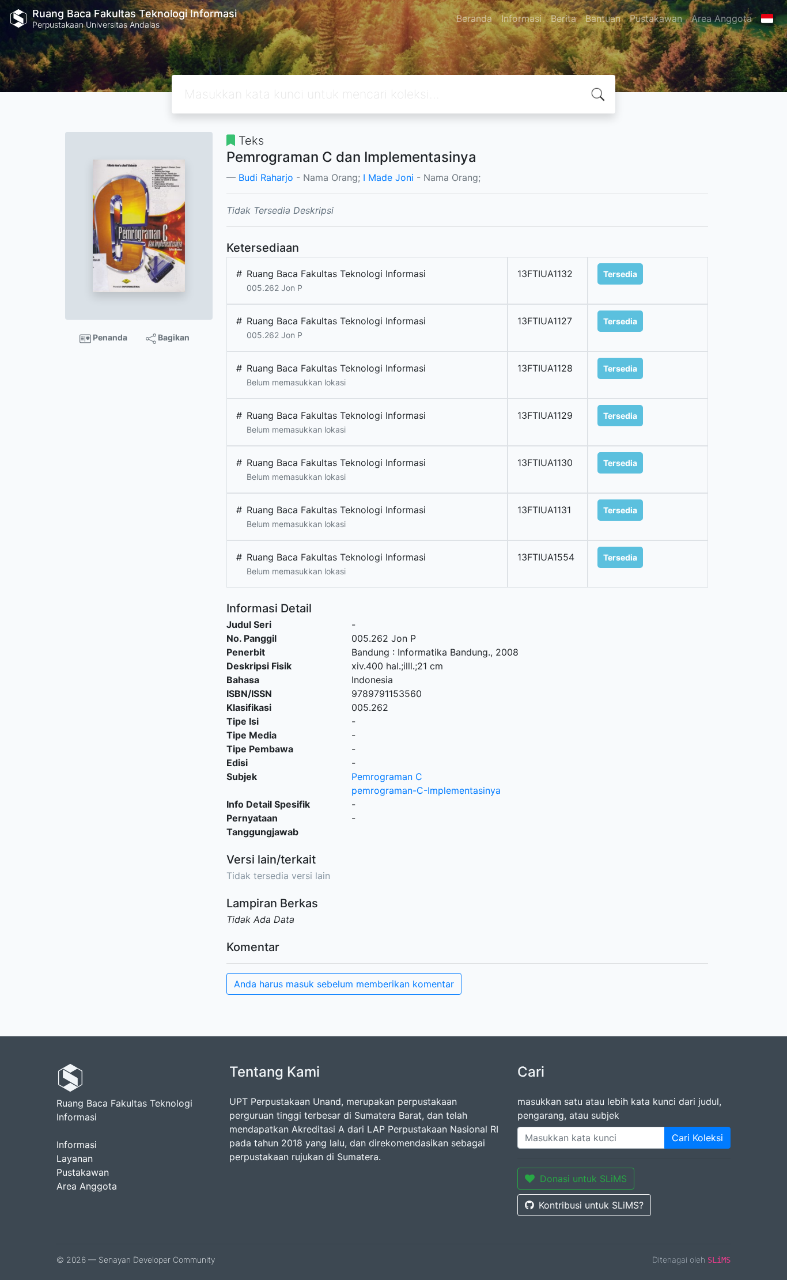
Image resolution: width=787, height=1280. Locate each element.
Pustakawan (656, 18)
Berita (563, 18)
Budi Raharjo (266, 177)
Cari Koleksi (697, 1137)
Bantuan (602, 18)
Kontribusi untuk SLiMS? (591, 1205)
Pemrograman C (386, 776)
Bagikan (173, 337)
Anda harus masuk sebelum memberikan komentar (344, 984)
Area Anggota (721, 18)
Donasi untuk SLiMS (583, 1178)
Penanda (109, 337)
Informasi (521, 18)
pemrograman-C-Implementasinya (426, 790)
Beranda (474, 18)
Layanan (74, 1158)
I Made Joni (388, 177)
